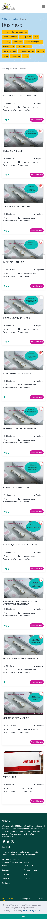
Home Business (9, 51)
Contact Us (6, 883)
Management (25, 37)
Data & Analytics (24, 46)
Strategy (6, 41)
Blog (25, 874)
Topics (15, 19)
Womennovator (10, 110)
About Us (6, 878)
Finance (6, 32)
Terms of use (41, 899)
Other (25, 56)
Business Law (8, 46)
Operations (17, 41)
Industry (40, 51)
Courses (5, 870)
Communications (10, 37)
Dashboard (28, 865)
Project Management (33, 41)
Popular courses (30, 870)
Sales (36, 37)
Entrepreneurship (19, 32)
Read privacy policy (31, 910)
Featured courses (9, 874)
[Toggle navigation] (43, 6)
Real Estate (15, 56)
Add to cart (38, 119)
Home (7, 19)
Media (5, 56)
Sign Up (27, 878)
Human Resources (26, 51)
